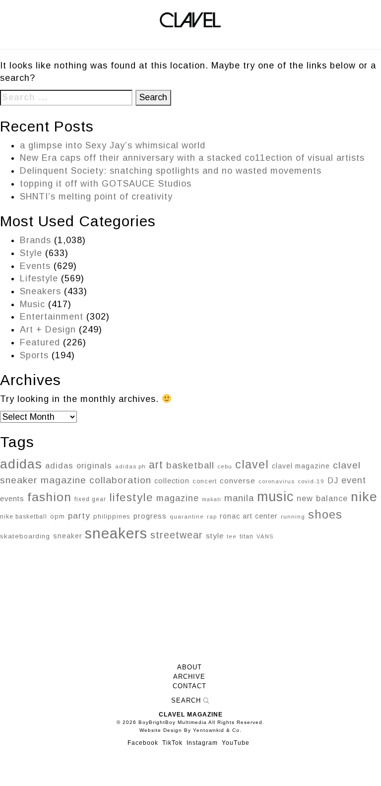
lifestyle (131, 497)
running (293, 516)
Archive (189, 676)
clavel (252, 464)
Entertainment (51, 317)
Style (31, 253)
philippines (111, 516)
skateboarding (25, 536)
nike (364, 496)
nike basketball (23, 516)
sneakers (116, 533)
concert (204, 481)
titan (247, 536)
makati (211, 499)
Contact (189, 686)
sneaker (67, 536)
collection (172, 481)
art (156, 464)
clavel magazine (301, 466)
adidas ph (130, 466)
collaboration (120, 480)
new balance (322, 498)
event (353, 480)
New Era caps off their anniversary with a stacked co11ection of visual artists (192, 158)
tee (232, 536)
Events (35, 266)
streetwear (176, 534)
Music (32, 304)
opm (57, 516)
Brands (35, 240)
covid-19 (311, 481)
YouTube (236, 743)
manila (239, 498)
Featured (40, 342)
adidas (21, 464)
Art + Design (48, 329)
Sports (34, 355)
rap (212, 517)
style (215, 535)
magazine (177, 498)
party (79, 516)
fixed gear (90, 499)
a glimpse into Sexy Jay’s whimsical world (112, 145)
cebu (224, 466)
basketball (190, 465)
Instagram (202, 743)
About (189, 667)
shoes (325, 514)
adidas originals (78, 465)
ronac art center (249, 516)
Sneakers (40, 291)
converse (237, 480)
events (12, 499)
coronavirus (276, 481)
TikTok (172, 743)
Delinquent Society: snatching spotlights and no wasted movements (170, 171)
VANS (264, 536)
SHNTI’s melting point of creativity (96, 196)
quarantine (187, 517)
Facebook (142, 743)
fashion (49, 497)
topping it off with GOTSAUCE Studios (105, 184)
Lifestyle (39, 278)
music (275, 496)
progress (150, 516)
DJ (332, 480)
